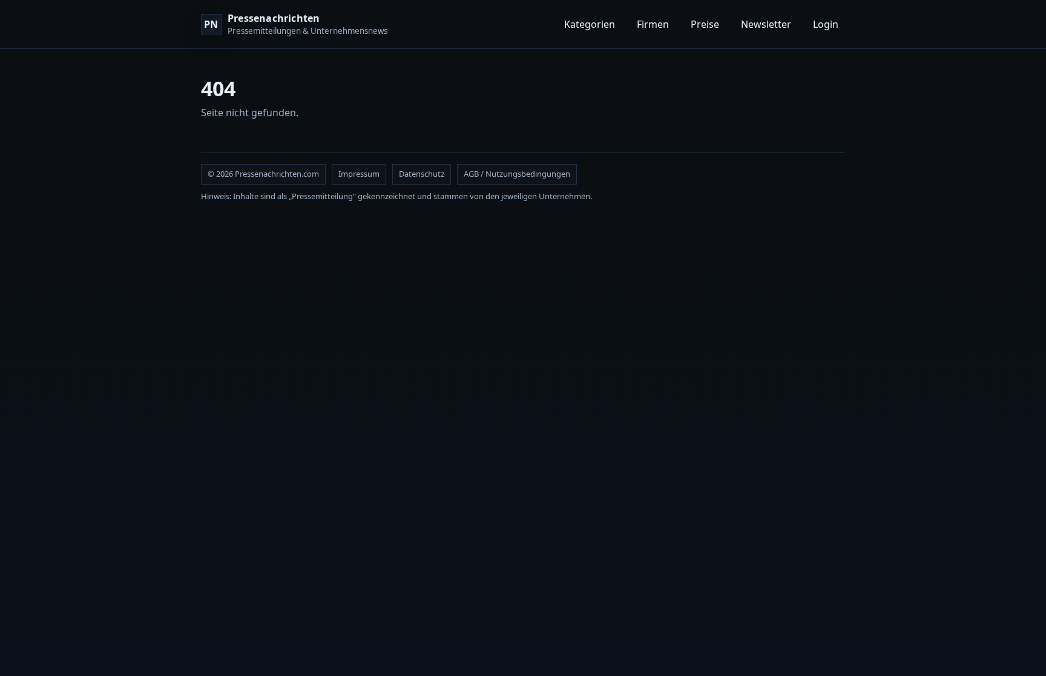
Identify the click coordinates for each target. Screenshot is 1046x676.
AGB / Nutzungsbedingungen (517, 173)
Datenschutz (421, 173)
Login (825, 24)
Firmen (653, 24)
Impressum (359, 173)
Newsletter (766, 24)
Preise (705, 24)
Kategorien (589, 24)
